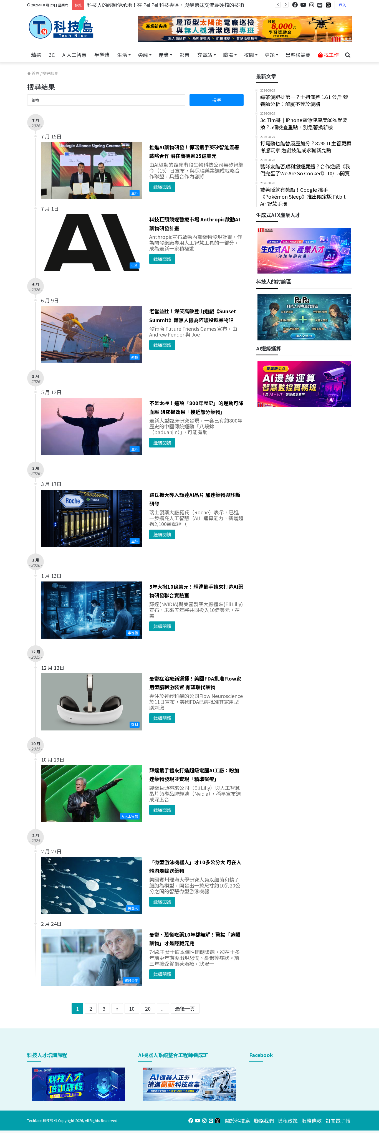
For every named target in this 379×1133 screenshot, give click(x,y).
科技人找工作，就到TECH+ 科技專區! (129, 4)
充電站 (204, 54)
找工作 (331, 54)
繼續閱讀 (162, 186)
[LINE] (320, 5)
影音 (185, 54)
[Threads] (328, 5)
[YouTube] (303, 5)
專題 (270, 54)
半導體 (101, 54)
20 (148, 1008)
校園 (249, 54)
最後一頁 (185, 1008)
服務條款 (312, 1120)
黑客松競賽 (297, 54)
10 (132, 1008)
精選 (36, 54)
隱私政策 (288, 1120)
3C (52, 54)
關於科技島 (237, 1120)
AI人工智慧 (74, 54)
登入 (342, 5)
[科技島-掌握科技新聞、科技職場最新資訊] (61, 27)
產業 (164, 54)
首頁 (35, 73)
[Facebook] (295, 5)
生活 (122, 54)
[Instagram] (311, 5)
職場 (228, 54)
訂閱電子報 (337, 1120)
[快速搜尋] (347, 55)
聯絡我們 (264, 1120)
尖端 (143, 54)
